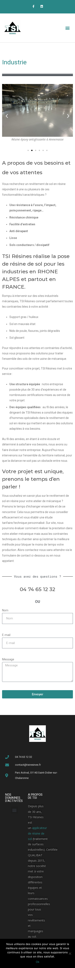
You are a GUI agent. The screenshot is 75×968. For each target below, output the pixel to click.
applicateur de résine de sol (37, 833)
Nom (5, 610)
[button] (67, 28)
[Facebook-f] (33, 6)
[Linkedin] (42, 6)
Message (8, 659)
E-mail (6, 635)
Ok (37, 961)
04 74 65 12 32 (37, 589)
